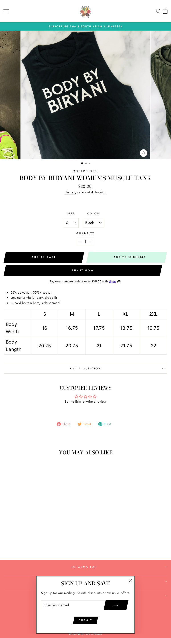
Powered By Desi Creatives (85, 634)
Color (93, 213)
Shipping (70, 192)
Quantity (85, 233)
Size (71, 213)
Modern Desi (85, 171)
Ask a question (85, 368)
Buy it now (83, 270)
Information (84, 567)
